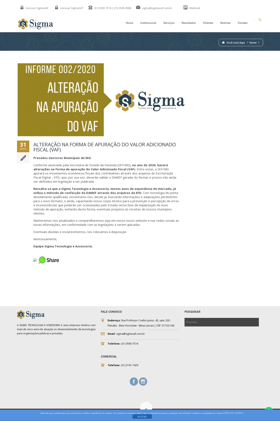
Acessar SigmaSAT (71, 8)
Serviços (168, 23)
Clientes (208, 23)
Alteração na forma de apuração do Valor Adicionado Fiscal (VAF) (104, 147)
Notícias (225, 23)
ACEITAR (142, 416)
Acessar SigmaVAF (37, 8)
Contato (243, 23)
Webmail (194, 8)
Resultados (189, 23)
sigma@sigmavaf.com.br (157, 8)
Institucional (148, 23)
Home (129, 23)
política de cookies (232, 413)
